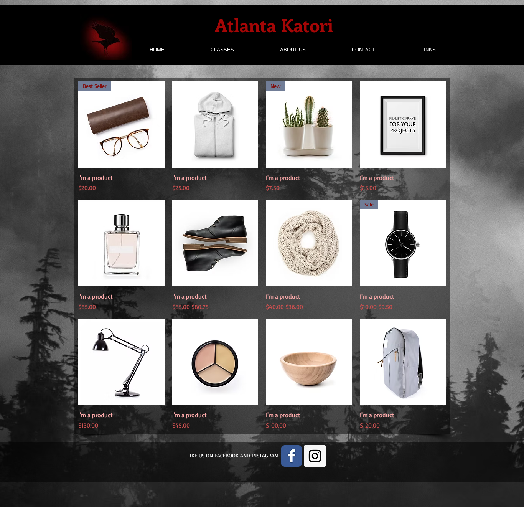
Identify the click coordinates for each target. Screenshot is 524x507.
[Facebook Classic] (291, 456)
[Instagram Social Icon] (315, 456)
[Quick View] (215, 124)
